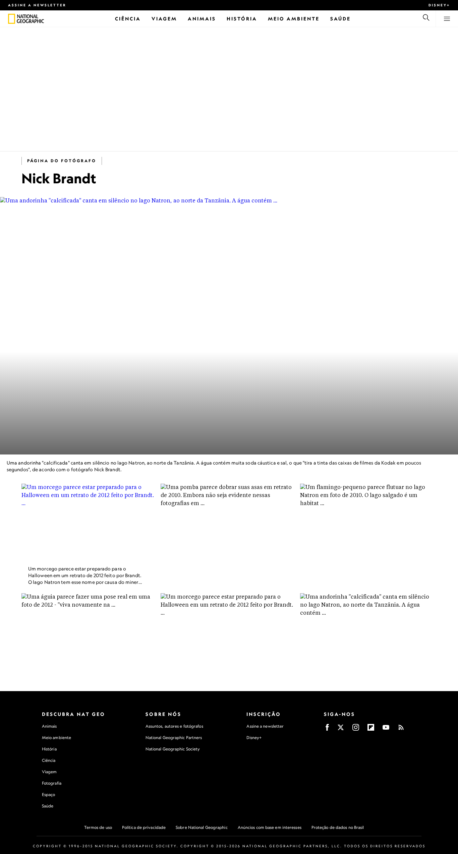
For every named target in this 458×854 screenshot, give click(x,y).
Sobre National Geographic (202, 827)
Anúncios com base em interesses (269, 827)
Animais (49, 726)
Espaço (48, 794)
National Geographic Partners (174, 737)
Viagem (49, 771)
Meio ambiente (56, 737)
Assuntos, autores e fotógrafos (174, 726)
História (49, 748)
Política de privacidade (144, 827)
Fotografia (51, 783)
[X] (340, 729)
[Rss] (401, 729)
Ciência (49, 760)
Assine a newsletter (37, 5)
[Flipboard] (370, 729)
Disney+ (439, 5)
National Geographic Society (173, 748)
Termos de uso (98, 827)
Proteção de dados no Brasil (337, 827)
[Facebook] (327, 729)
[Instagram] (355, 729)
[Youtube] (386, 729)
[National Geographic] (11, 19)
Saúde (48, 805)
